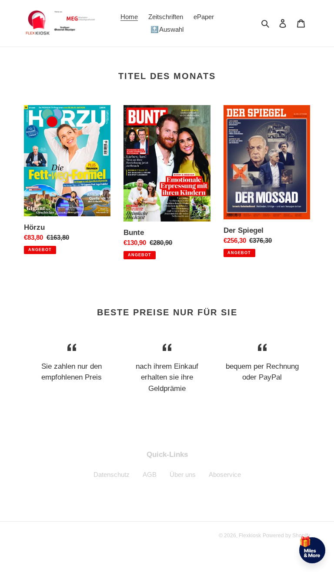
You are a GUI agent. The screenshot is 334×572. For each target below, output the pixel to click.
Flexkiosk (250, 535)
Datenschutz (112, 474)
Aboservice (225, 474)
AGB (150, 474)
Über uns (183, 474)
